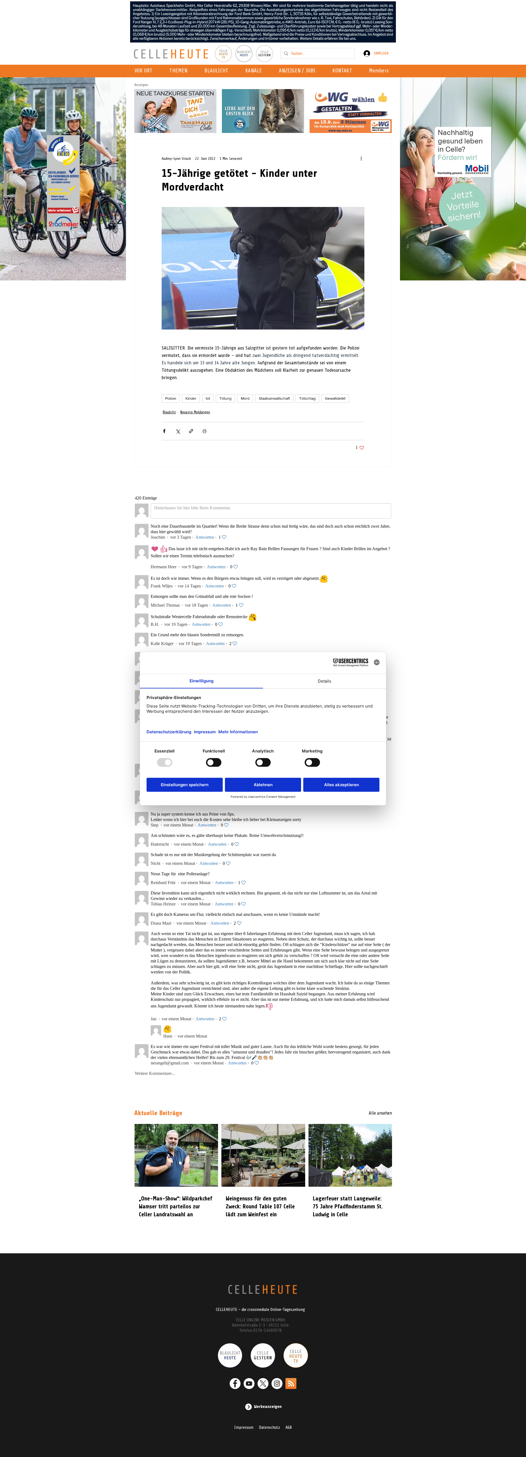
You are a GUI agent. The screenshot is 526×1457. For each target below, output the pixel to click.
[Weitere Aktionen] (361, 158)
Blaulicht (169, 412)
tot (208, 398)
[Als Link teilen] (191, 431)
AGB (288, 1427)
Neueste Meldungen (195, 412)
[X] (263, 1383)
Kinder (190, 398)
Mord (245, 398)
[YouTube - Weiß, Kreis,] (249, 1383)
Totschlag (307, 398)
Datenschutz (269, 1427)
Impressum (243, 1427)
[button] (255, 71)
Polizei (170, 398)
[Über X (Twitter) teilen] (177, 431)
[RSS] (290, 1383)
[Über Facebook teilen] (164, 431)
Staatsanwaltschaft (274, 398)
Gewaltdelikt (335, 398)
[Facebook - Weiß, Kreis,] (235, 1383)
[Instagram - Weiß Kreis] (276, 1383)
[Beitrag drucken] (204, 431)
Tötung (225, 398)
